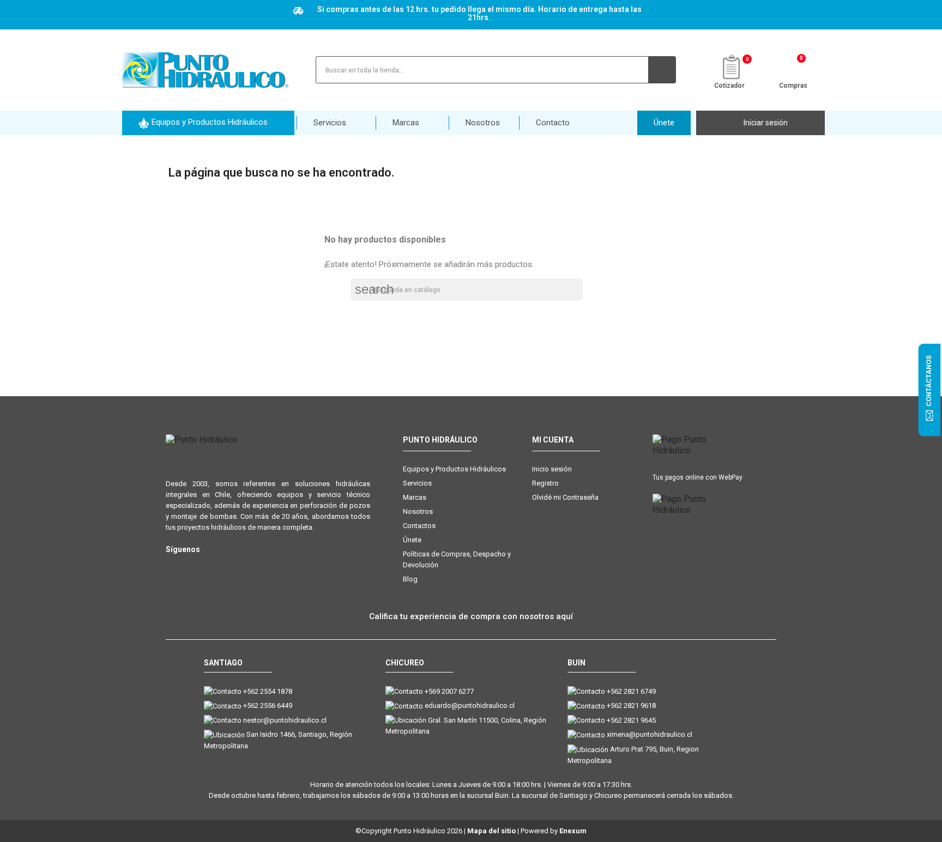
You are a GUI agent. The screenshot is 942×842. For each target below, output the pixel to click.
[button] (208, 123)
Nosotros (418, 511)
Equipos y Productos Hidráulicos (454, 469)
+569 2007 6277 (449, 691)
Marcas (414, 497)
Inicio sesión (552, 469)
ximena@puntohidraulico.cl (649, 734)
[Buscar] (661, 70)
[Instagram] (172, 567)
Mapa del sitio (491, 831)
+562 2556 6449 (267, 705)
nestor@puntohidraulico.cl (285, 720)
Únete (412, 540)
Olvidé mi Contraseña (565, 497)
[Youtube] (216, 567)
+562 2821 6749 (631, 691)
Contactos (419, 526)
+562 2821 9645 (631, 720)
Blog (410, 579)
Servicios (417, 483)
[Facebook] (194, 567)
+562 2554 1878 (267, 691)
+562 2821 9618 (631, 705)
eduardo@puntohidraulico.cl (470, 705)
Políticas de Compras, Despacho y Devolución (457, 559)
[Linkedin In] (238, 567)
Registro (545, 483)
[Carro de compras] (793, 68)
